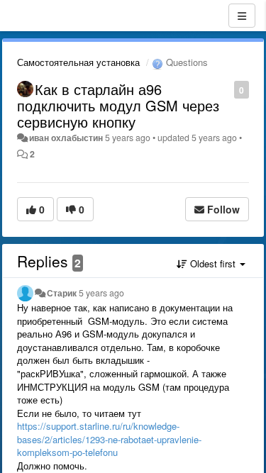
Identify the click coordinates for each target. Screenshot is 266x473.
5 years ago (101, 292)
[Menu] (241, 16)
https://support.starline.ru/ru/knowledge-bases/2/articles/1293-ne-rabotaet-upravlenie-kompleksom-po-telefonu (109, 439)
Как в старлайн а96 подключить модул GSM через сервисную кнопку (118, 105)
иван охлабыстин (66, 137)
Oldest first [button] (212, 263)
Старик (62, 292)
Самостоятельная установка (78, 62)
